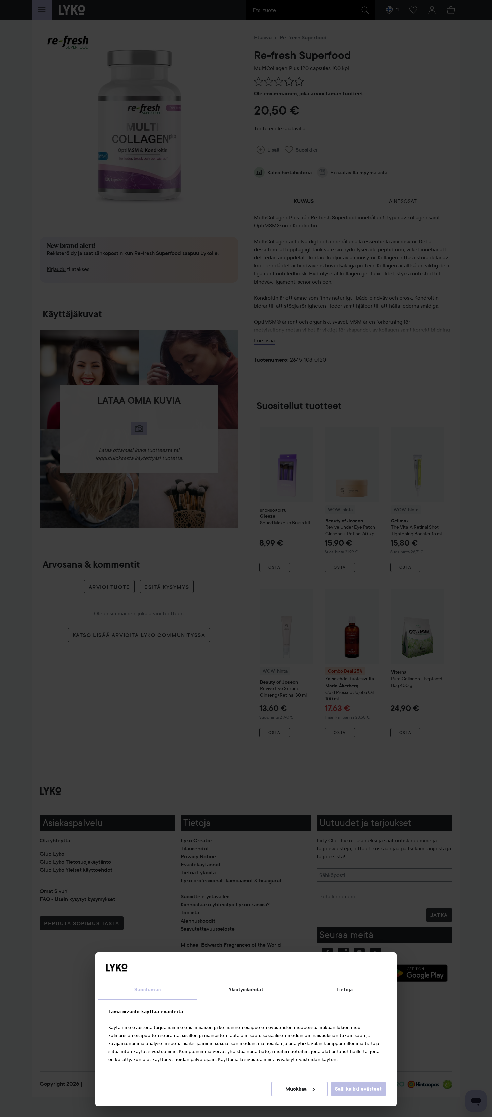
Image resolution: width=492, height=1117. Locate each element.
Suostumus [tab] (147, 990)
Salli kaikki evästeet (358, 1089)
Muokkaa (296, 1089)
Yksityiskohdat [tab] (246, 990)
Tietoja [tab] (344, 990)
